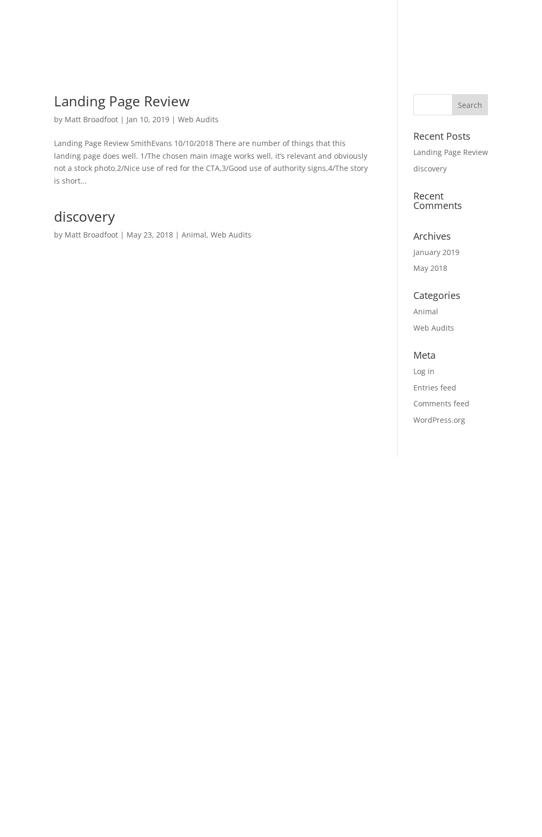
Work (419, 33)
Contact (508, 33)
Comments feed (441, 403)
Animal (194, 235)
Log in (424, 371)
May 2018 (430, 268)
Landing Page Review (121, 101)
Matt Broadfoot (91, 119)
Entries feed (434, 388)
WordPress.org (439, 420)
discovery (84, 216)
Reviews (461, 33)
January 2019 (436, 252)
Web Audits (198, 119)
